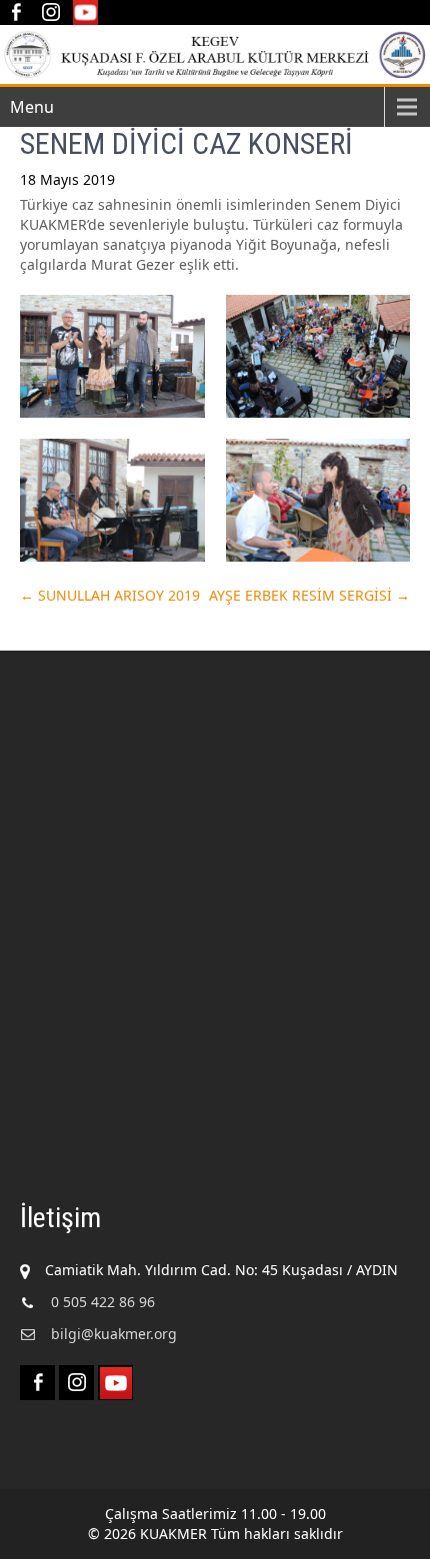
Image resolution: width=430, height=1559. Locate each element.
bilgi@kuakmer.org (114, 1333)
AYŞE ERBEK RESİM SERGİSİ (309, 595)
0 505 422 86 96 (103, 1301)
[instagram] (50, 12)
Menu (32, 107)
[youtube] (85, 12)
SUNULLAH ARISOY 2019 (110, 595)
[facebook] (15, 12)
